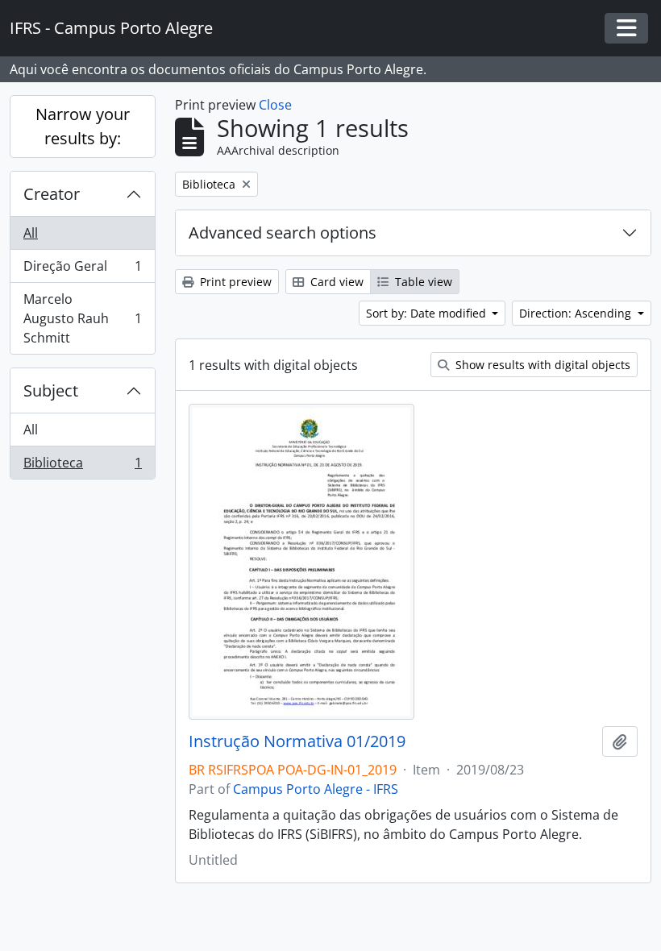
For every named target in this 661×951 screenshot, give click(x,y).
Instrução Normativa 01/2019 (297, 741)
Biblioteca (82, 466)
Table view (422, 281)
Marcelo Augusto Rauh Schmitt (82, 318)
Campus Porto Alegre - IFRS (315, 789)
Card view (335, 281)
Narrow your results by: (82, 126)
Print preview (234, 281)
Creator (51, 194)
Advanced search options (282, 232)
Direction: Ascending (576, 313)
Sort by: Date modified (427, 313)
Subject (50, 390)
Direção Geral (82, 270)
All (30, 233)
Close (275, 105)
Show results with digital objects (541, 364)
